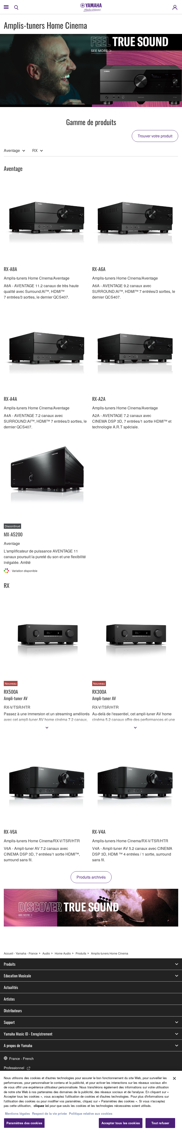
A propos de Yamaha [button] (18, 1045)
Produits (81, 953)
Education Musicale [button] (17, 975)
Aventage (12, 150)
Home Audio (63, 953)
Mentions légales (17, 1113)
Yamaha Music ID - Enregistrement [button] (28, 1034)
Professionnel (14, 1067)
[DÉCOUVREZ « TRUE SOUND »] (91, 908)
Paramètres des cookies (24, 1123)
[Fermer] (174, 1078)
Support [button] (9, 1022)
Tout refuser (160, 1123)
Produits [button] (9, 964)
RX (35, 150)
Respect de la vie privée (49, 1113)
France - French (21, 1058)
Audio (46, 953)
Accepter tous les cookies (120, 1123)
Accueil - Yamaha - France (21, 953)
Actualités (11, 987)
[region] (91, 1102)
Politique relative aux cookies (90, 1113)
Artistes (9, 999)
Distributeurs (13, 1010)
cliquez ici (41, 1105)
